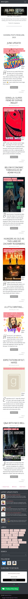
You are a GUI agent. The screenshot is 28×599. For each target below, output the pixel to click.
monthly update (18, 50)
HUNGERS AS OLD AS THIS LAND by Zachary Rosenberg (14, 241)
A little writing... (14, 307)
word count (16, 530)
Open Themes (14, 597)
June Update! (14, 43)
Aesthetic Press (7, 49)
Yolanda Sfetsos (7, 595)
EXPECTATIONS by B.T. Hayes (14, 361)
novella (6, 110)
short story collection (6, 540)
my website (4, 542)
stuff (13, 314)
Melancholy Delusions (6, 545)
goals (2, 535)
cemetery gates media (13, 542)
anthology (21, 535)
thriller (20, 368)
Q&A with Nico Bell (14, 423)
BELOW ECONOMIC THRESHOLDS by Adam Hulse (14, 170)
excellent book (7, 109)
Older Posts (22, 486)
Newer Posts (6, 486)
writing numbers (20, 314)
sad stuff (9, 314)
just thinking (20, 313)
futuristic (14, 178)
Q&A (17, 429)
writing (11, 530)
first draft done (8, 313)
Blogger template (6, 597)
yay (18, 52)
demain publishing (13, 537)
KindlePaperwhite (20, 109)
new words (14, 540)
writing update (17, 316)
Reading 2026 (4, 537)
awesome (14, 49)
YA (23, 368)
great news (6, 50)
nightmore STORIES (13, 547)
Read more (14, 87)
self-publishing (4, 547)
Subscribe (14, 580)
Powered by (11, 584)
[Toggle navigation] (25, 2)
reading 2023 (11, 110)
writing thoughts (12, 52)
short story (22, 530)
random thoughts (14, 532)
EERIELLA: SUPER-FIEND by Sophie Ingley (14, 100)
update (20, 540)
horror (12, 50)
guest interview (7, 429)
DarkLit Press (20, 49)
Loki (5, 314)
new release (22, 532)
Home (15, 486)
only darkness (16, 545)
